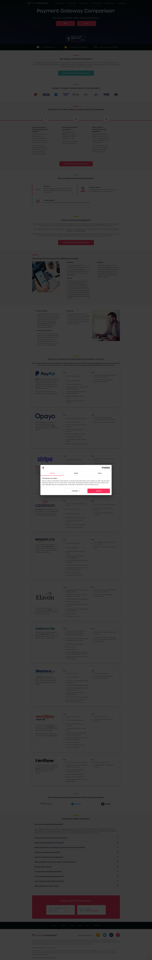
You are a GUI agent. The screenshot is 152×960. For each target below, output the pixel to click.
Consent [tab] (52, 473)
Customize (75, 491)
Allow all (98, 491)
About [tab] (99, 473)
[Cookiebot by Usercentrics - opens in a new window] (103, 468)
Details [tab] (76, 473)
